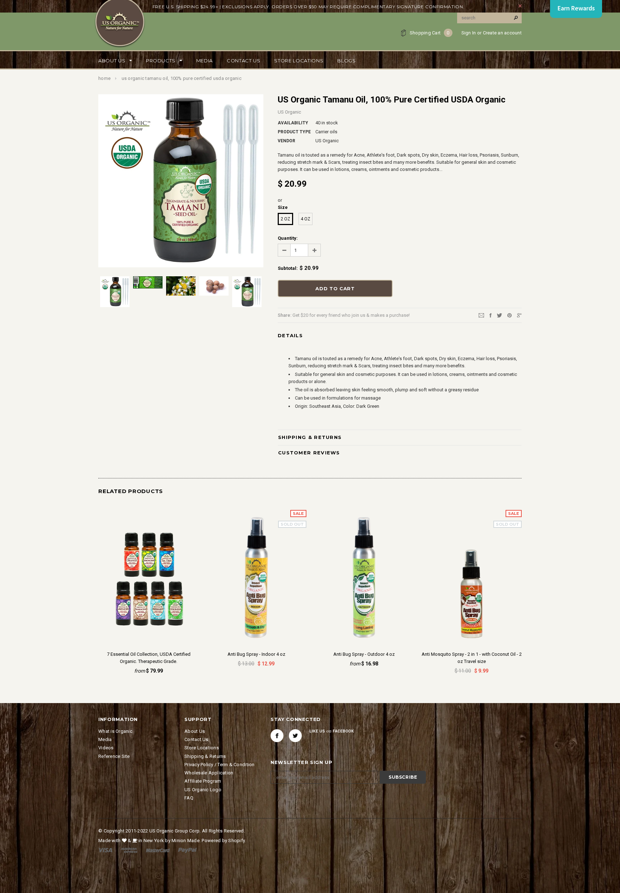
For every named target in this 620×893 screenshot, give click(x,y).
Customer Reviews (309, 452)
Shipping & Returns (310, 437)
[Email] (481, 314)
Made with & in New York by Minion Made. (149, 840)
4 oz (305, 218)
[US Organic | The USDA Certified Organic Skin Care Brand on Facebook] (277, 735)
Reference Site (114, 756)
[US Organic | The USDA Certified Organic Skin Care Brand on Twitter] (295, 735)
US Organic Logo (202, 789)
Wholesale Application (208, 772)
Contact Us (196, 739)
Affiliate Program (202, 781)
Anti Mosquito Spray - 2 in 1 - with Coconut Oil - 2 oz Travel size (472, 657)
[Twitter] (499, 314)
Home (104, 78)
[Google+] (519, 314)
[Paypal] (187, 850)
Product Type (294, 131)
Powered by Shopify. (224, 840)
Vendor (286, 140)
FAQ (188, 798)
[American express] (129, 850)
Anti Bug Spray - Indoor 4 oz (256, 654)
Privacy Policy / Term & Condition (219, 764)
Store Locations (201, 747)
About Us (194, 731)
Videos (106, 747)
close (520, 6)
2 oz (285, 218)
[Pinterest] (509, 314)
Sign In (468, 32)
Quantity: (288, 238)
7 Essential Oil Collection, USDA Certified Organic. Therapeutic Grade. (149, 657)
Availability (293, 122)
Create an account (502, 32)
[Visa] (105, 850)
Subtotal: (288, 268)
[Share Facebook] (490, 314)
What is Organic (115, 731)
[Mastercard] (158, 850)
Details (290, 335)
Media (105, 739)
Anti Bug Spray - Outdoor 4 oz (364, 654)
